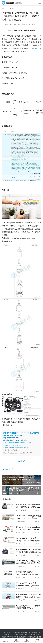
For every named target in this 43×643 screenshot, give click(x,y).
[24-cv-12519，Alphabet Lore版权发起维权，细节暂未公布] (8, 529)
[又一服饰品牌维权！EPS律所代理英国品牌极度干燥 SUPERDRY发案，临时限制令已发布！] (8, 607)
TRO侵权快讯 (25, 24)
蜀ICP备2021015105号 (11, 634)
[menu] (39, 3)
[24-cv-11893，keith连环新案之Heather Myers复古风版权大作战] (8, 517)
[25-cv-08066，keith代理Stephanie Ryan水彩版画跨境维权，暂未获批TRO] (8, 585)
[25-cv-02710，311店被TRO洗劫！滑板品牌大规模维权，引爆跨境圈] (8, 562)
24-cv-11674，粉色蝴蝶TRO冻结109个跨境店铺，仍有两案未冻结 (28, 505)
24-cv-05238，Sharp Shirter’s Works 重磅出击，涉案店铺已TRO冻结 (28, 550)
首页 (3, 8)
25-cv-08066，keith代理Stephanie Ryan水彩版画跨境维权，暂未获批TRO (28, 584)
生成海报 (8, 469)
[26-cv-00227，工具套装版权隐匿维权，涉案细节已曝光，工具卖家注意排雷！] (8, 596)
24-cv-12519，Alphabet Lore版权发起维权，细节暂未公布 (28, 528)
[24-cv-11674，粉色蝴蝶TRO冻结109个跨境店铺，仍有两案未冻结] (8, 506)
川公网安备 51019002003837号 (29, 634)
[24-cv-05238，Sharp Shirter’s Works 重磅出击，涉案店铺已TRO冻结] (8, 551)
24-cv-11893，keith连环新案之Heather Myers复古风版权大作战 (28, 517)
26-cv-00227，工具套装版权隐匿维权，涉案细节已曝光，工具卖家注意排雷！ (28, 595)
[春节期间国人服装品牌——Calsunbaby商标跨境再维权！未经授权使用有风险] (8, 574)
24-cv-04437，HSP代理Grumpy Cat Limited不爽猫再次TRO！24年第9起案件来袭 (28, 539)
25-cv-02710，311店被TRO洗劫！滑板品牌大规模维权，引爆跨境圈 (28, 562)
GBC (36, 48)
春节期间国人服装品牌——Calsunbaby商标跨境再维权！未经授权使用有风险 (28, 573)
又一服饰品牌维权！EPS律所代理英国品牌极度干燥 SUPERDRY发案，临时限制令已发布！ (28, 607)
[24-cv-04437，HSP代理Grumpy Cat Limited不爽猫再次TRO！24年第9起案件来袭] (8, 540)
